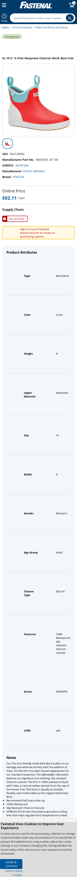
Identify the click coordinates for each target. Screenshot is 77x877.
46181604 (22, 165)
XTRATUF (18, 177)
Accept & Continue (11, 864)
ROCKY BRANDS (34, 171)
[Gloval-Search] (70, 18)
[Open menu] (3, 5)
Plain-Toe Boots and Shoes (52, 27)
